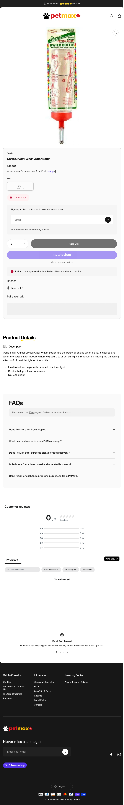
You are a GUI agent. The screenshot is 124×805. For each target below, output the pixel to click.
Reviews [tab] (13, 558)
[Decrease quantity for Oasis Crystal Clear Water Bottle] (10, 243)
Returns (37, 693)
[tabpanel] (61, 586)
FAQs (31, 412)
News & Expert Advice (71, 681)
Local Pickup (40, 698)
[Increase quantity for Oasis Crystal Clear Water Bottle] (24, 243)
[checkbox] (87, 567)
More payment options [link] (62, 262)
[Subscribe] (108, 220)
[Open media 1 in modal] (116, 33)
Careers (37, 702)
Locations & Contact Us (13, 685)
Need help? (17, 288)
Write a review (109, 556)
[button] (61, 526)
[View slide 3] (63, 650)
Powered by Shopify (68, 797)
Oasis (10, 153)
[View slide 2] (59, 650)
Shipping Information (43, 679)
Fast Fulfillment (61, 639)
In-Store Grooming (12, 691)
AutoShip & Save (41, 689)
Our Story (8, 679)
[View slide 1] (55, 650)
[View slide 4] (66, 650)
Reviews (7, 696)
